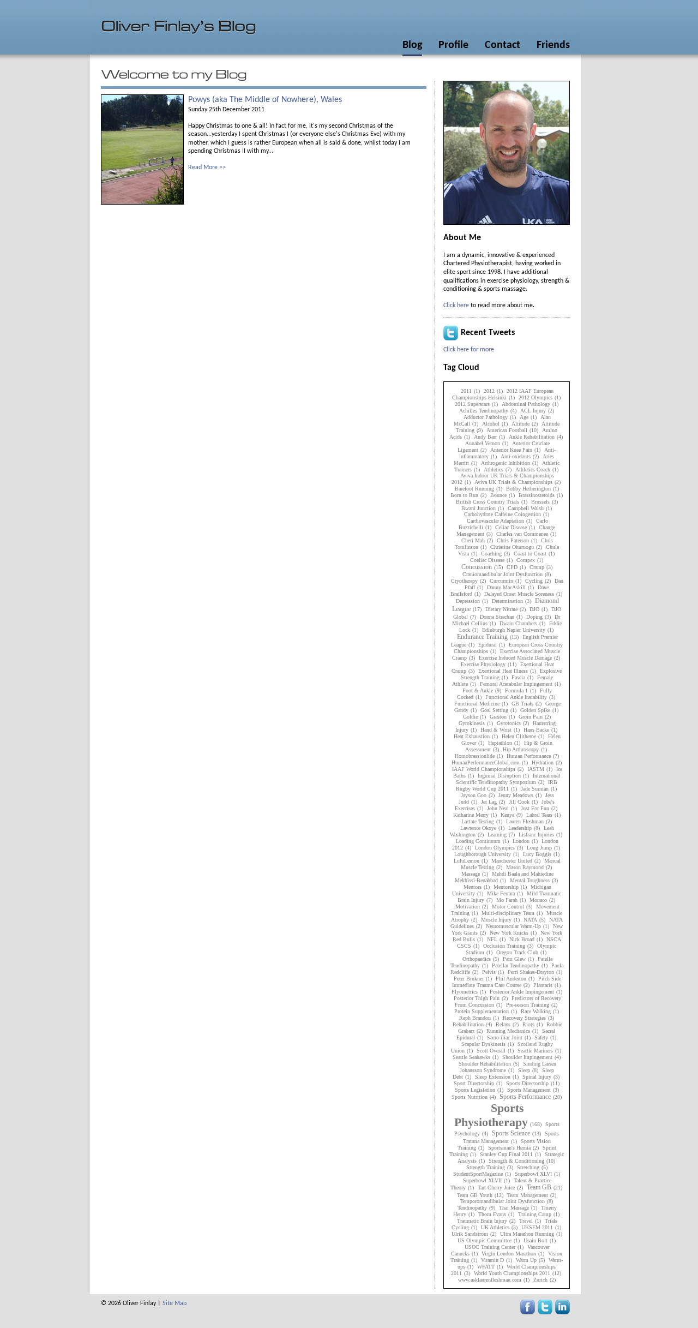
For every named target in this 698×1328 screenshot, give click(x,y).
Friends (553, 45)
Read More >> (207, 167)
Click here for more (468, 349)
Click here (456, 305)
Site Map (174, 1303)
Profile (453, 45)
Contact (502, 45)
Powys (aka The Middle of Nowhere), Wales (265, 99)
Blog (412, 45)
